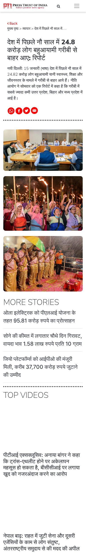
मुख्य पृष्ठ (13, 28)
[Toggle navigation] (77, 6)
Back (13, 23)
